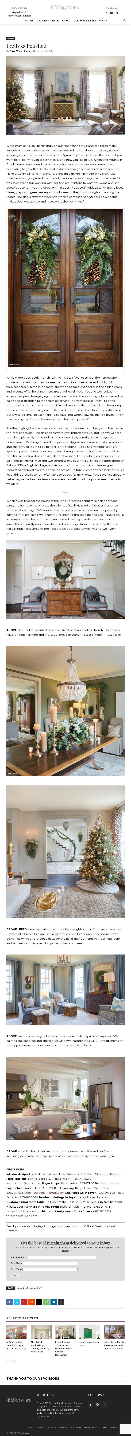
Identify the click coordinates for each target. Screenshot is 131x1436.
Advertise (51, 1427)
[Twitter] (17, 1302)
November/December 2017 (29, 1288)
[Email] (39, 1302)
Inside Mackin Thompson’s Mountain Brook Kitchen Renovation (63, 1348)
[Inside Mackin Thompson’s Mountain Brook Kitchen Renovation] (65, 1332)
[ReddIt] (31, 1302)
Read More (43, 1416)
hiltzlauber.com (109, 1183)
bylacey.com (105, 1197)
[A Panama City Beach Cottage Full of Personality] (16, 1332)
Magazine (17, 12)
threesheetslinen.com (21, 1216)
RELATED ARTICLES (22, 1318)
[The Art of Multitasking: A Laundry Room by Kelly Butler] (41, 1332)
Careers (103, 1427)
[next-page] (13, 1361)
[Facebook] (106, 13)
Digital (27, 15)
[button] (124, 20)
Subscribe (63, 1427)
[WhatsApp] (46, 1302)
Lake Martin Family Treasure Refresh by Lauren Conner (114, 1345)
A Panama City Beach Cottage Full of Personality (16, 1345)
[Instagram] (111, 13)
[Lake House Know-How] (89, 1332)
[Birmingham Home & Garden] (65, 7)
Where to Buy (90, 1427)
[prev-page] (8, 1361)
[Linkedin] (53, 1302)
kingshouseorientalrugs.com (44, 1192)
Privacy (113, 1427)
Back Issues (76, 1427)
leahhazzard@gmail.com (23, 1183)
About (31, 1427)
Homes (10, 38)
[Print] (61, 1302)
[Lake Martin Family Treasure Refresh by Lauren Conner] (114, 1332)
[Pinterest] (117, 13)
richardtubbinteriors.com (24, 1211)
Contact (40, 1427)
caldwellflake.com (110, 1174)
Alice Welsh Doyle (20, 51)
